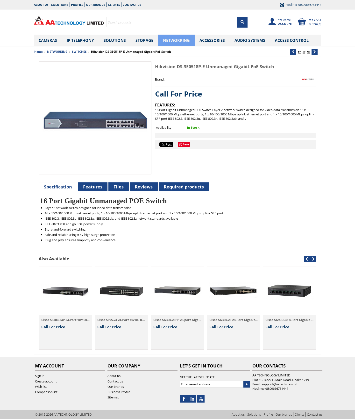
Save (186, 144)
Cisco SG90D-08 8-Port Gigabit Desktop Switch (289, 320)
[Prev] (293, 52)
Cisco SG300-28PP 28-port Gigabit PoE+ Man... (177, 320)
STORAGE (144, 40)
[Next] (315, 52)
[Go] (246, 384)
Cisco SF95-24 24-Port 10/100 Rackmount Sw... (121, 320)
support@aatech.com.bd (279, 384)
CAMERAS (48, 40)
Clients (114, 5)
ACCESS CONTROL (292, 40)
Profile (77, 5)
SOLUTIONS (115, 40)
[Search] (242, 22)
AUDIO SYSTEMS (249, 40)
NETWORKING (176, 40)
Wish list (41, 386)
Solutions (59, 5)
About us (41, 5)
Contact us (132, 5)
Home (38, 52)
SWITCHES (79, 52)
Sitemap (113, 397)
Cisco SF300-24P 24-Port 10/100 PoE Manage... (65, 320)
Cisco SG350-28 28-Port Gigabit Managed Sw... (233, 320)
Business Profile (118, 392)
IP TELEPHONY (80, 40)
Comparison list (46, 392)
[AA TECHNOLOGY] (69, 19)
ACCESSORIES (212, 40)
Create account (46, 381)
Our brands (95, 5)
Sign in (39, 376)
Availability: (164, 127)
